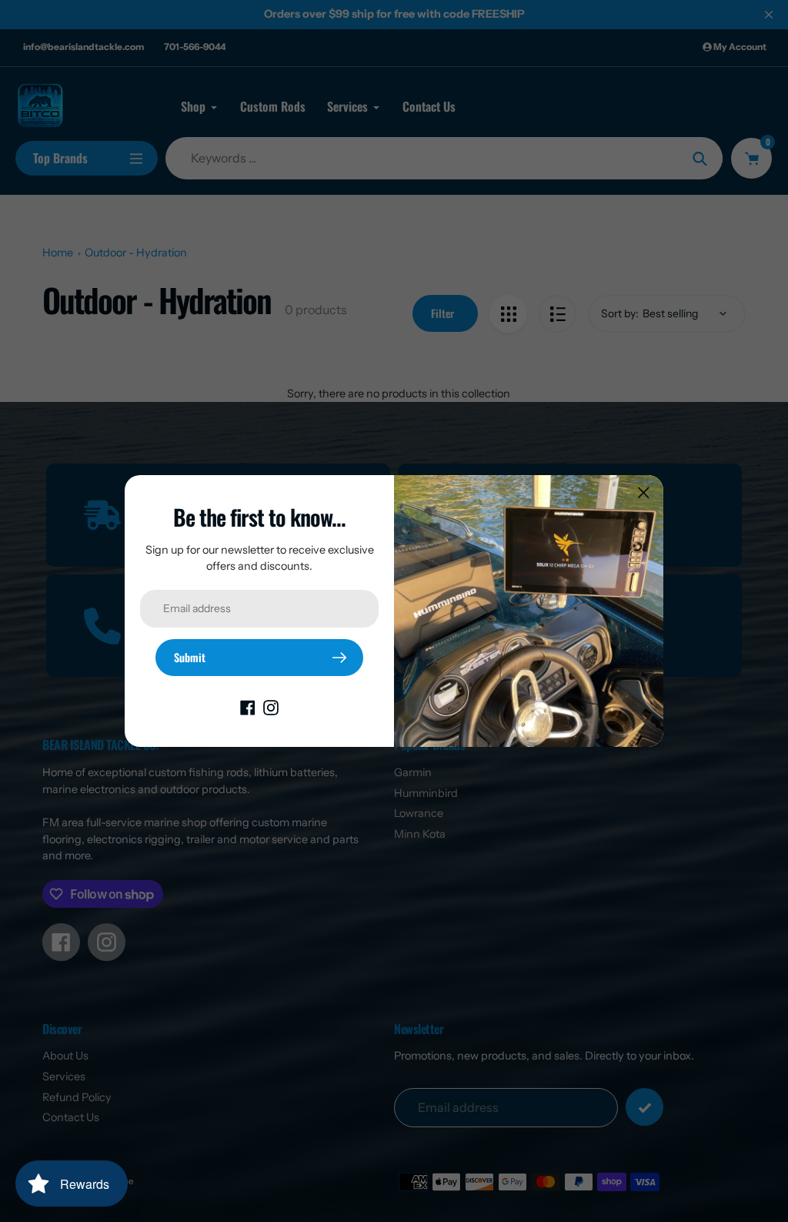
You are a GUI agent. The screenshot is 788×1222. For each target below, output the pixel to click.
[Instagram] (271, 707)
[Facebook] (247, 707)
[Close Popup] (643, 492)
